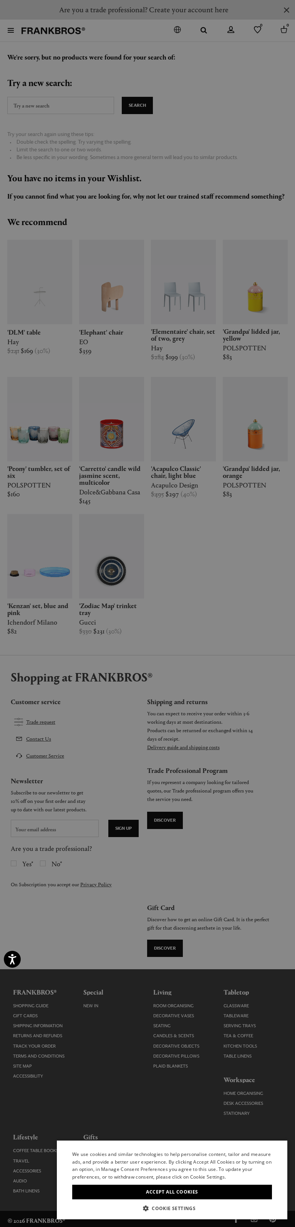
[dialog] (147, 613)
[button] (172, 1208)
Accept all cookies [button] (172, 1192)
